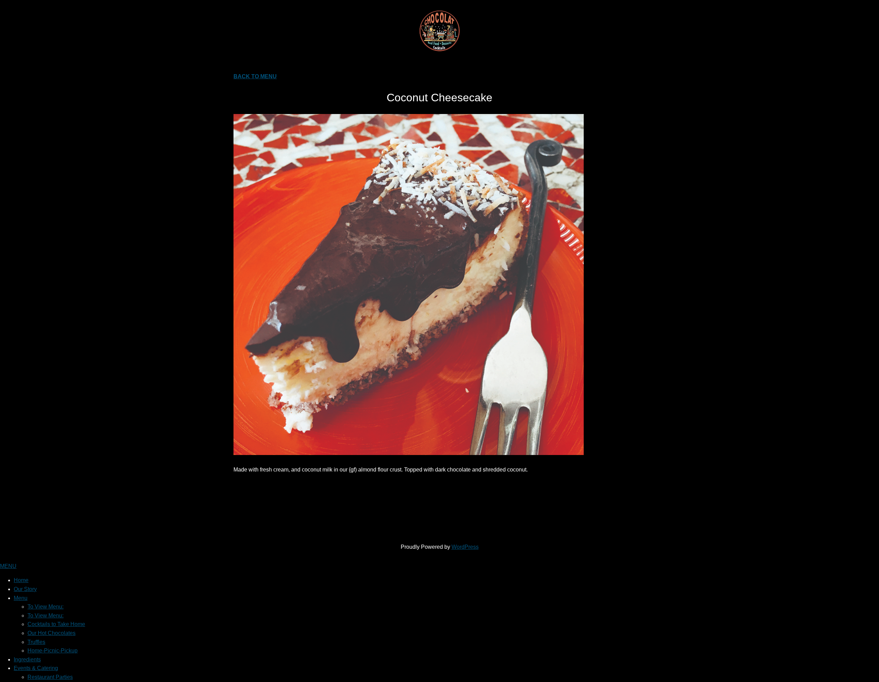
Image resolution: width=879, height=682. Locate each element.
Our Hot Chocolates (51, 633)
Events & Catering (36, 668)
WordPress (465, 547)
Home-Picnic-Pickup (52, 650)
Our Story (25, 589)
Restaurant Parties (50, 677)
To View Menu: (45, 607)
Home (21, 580)
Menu (20, 598)
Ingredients (27, 659)
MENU (8, 566)
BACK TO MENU (255, 76)
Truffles (36, 642)
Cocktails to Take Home (56, 624)
